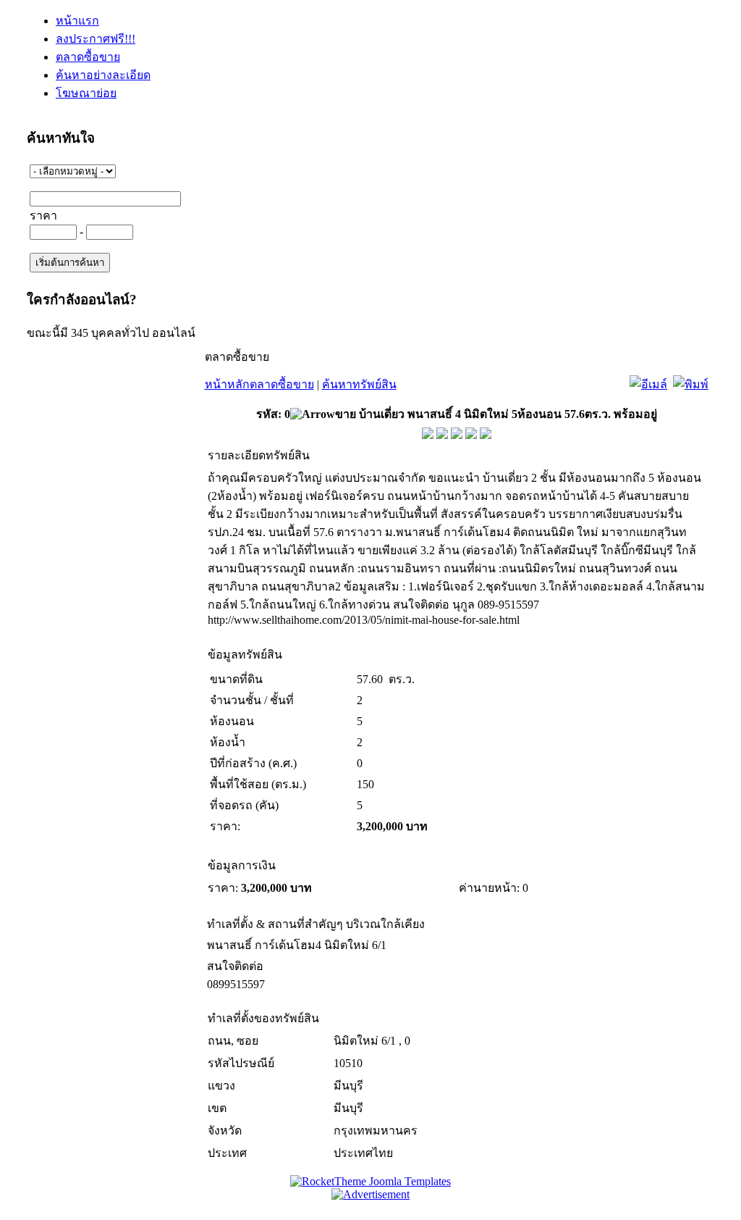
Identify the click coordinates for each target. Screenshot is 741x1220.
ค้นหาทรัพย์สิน (359, 384)
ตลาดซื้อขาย (88, 57)
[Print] (690, 381)
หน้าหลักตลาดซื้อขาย (259, 384)
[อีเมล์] (648, 381)
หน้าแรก (77, 20)
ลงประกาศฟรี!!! (95, 39)
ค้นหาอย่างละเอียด (103, 75)
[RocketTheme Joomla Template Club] (370, 1181)
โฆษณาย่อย (86, 93)
